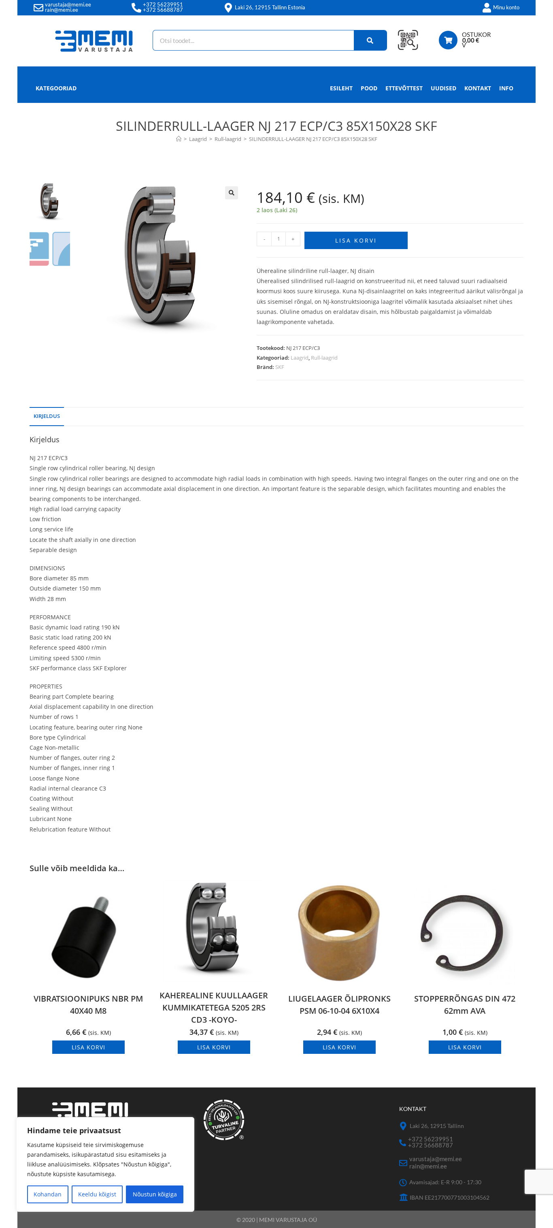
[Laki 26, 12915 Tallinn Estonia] (228, 8)
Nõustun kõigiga (155, 1194)
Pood (369, 88)
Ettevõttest (404, 88)
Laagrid (299, 357)
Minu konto (506, 7)
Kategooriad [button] (56, 88)
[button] (231, 192)
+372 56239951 (163, 4)
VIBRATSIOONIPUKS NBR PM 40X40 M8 (88, 1004)
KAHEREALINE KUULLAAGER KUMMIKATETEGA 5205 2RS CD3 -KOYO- (214, 1007)
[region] (105, 1164)
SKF (279, 367)
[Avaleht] (178, 139)
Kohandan (48, 1194)
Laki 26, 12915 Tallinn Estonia (270, 7)
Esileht (341, 88)
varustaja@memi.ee (68, 4)
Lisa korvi (356, 240)
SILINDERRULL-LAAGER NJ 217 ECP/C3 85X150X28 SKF (313, 139)
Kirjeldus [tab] (47, 416)
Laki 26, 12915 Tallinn (437, 1125)
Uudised (443, 88)
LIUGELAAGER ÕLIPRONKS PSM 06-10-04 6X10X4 (339, 1004)
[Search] (370, 40)
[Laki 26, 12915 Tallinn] (403, 1126)
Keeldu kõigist (97, 1194)
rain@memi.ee (61, 9)
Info (506, 88)
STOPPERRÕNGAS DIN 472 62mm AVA (464, 1004)
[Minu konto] (486, 8)
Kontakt (477, 88)
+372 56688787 (163, 9)
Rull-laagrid (324, 357)
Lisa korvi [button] (88, 1047)
